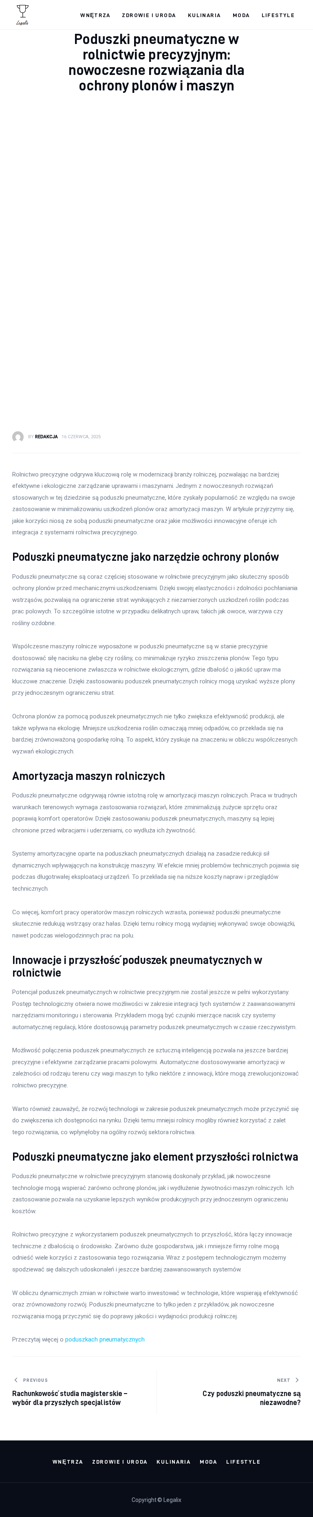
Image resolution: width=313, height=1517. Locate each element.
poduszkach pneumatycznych (105, 1339)
